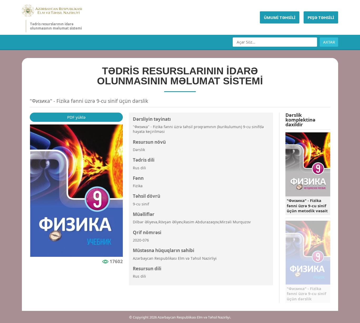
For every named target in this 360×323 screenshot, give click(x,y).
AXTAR (329, 42)
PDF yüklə (76, 117)
